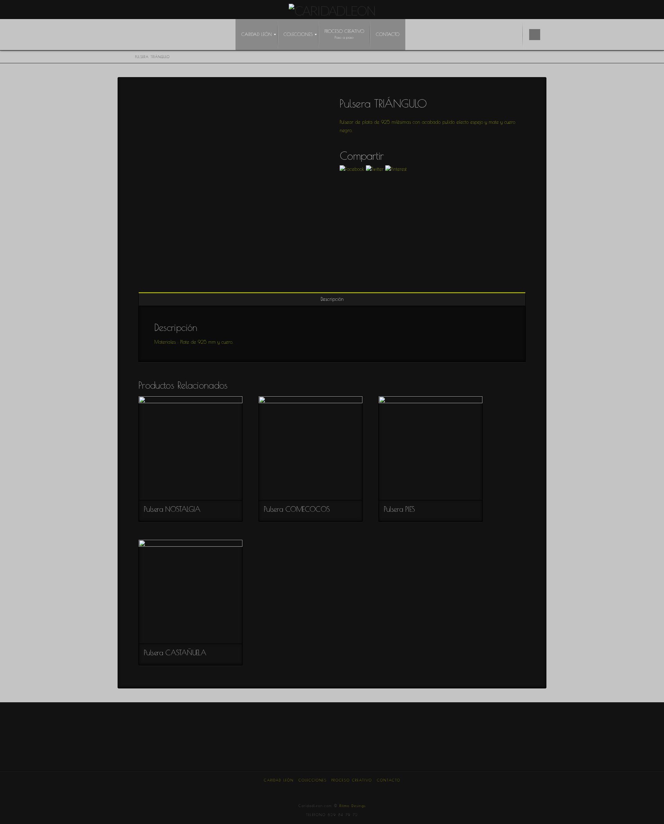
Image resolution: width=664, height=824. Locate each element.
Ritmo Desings (353, 806)
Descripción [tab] (332, 299)
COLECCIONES (312, 780)
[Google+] (316, 789)
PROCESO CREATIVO (352, 780)
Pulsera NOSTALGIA (172, 509)
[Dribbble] (364, 789)
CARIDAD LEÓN (279, 780)
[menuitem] (257, 34)
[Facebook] (283, 789)
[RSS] (381, 789)
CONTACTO (388, 780)
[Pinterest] (348, 789)
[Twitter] (299, 789)
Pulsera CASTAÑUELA (175, 652)
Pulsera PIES (399, 509)
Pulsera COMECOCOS (297, 509)
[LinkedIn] (332, 789)
